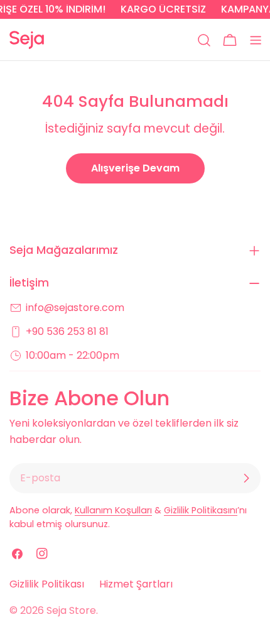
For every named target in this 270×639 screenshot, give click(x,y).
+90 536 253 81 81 (67, 331)
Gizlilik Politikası (46, 584)
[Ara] (204, 40)
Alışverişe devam (135, 168)
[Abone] (246, 478)
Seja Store (71, 610)
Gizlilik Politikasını (200, 510)
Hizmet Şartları (136, 584)
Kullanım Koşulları (113, 510)
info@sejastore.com (75, 307)
